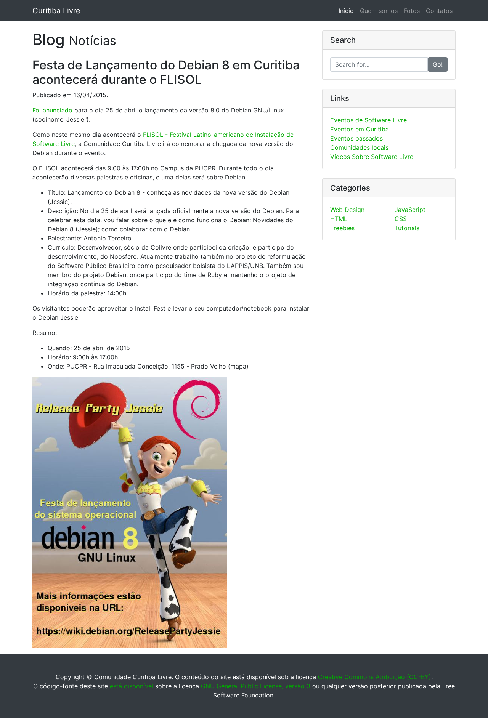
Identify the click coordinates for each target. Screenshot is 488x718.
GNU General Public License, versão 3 (255, 686)
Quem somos (379, 10)
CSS (401, 219)
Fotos (412, 10)
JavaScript (410, 209)
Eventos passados (356, 138)
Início (348, 10)
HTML (338, 219)
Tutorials (407, 228)
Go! (438, 64)
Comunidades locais (359, 147)
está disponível (131, 686)
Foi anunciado (52, 110)
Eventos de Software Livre (368, 120)
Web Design (347, 209)
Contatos (439, 10)
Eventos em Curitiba (359, 129)
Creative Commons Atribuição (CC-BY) (374, 677)
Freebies (342, 228)
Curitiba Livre (56, 10)
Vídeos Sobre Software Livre (371, 156)
